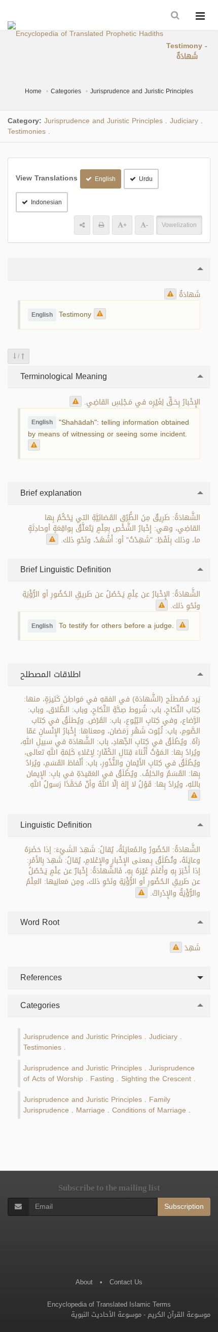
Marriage (90, 1110)
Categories (66, 91)
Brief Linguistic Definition (64, 569)
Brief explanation (50, 493)
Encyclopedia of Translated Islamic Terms (109, 1304)
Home (33, 91)
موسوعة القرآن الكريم (179, 1314)
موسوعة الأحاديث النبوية (106, 1314)
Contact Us (126, 1282)
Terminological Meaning (62, 376)
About (84, 1282)
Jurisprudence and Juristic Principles (141, 91)
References (40, 977)
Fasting (102, 1079)
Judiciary (184, 121)
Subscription (184, 1206)
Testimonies (27, 131)
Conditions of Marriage (149, 1110)
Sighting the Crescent (156, 1079)
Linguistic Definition (55, 825)
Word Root (38, 922)
